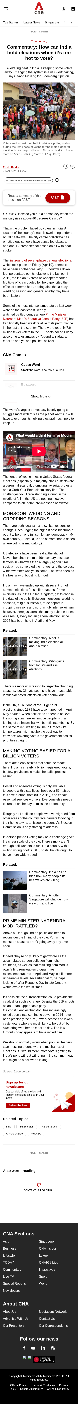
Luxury (44, 1255)
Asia (6, 1241)
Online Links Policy (58, 1388)
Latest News (31, 22)
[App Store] (29, 1358)
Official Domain (19, 1385)
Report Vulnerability (31, 1388)
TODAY (8, 1262)
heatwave (36, 1133)
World (43, 1283)
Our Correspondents (53, 1325)
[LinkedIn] (43, 1349)
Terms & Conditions (43, 1385)
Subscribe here (18, 1105)
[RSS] (53, 1348)
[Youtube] (33, 1348)
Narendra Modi (50, 1126)
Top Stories (11, 22)
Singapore (52, 22)
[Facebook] (24, 1348)
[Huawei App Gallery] (44, 1359)
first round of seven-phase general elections (40, 260)
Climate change (14, 1133)
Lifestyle (9, 1255)
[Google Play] (24, 1358)
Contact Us (47, 1318)
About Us (9, 1311)
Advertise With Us (15, 1318)
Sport (43, 1276)
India (8, 1126)
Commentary (39, 41)
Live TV (8, 1276)
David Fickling (12, 167)
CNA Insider (47, 1248)
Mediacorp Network (53, 1311)
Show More (39, 396)
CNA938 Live (48, 1262)
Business (9, 1248)
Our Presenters (13, 1325)
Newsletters (11, 1290)
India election (27, 1126)
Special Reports (14, 1283)
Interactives (47, 1269)
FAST (54, 197)
